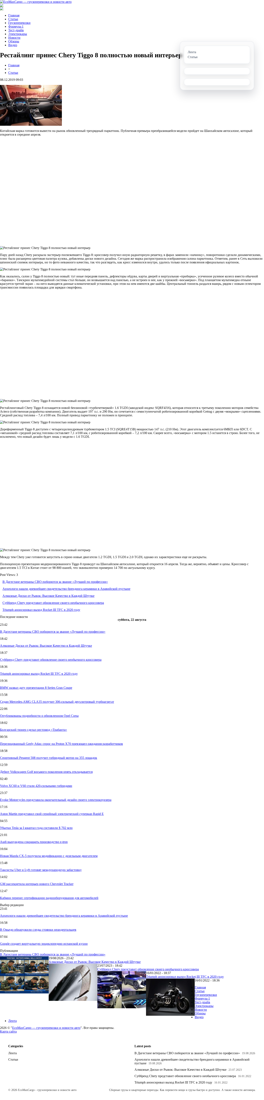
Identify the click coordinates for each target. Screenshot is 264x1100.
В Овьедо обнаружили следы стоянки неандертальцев (38, 929)
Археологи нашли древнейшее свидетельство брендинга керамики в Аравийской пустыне (66, 589)
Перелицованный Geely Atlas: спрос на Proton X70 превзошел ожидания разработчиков (61, 743)
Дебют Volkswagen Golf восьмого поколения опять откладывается (46, 772)
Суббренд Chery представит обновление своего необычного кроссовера (53, 603)
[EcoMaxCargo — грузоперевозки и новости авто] (36, 2)
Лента (12, 1021)
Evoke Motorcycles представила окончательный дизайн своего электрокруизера (55, 800)
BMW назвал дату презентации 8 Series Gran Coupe (36, 687)
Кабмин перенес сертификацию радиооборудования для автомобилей (49, 898)
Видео (12, 45)
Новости (14, 37)
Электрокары (17, 34)
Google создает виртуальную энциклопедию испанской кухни (44, 943)
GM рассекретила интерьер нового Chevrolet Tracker (36, 884)
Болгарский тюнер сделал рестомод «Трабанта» (33, 729)
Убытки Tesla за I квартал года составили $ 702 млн (36, 828)
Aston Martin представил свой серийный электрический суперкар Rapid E (52, 814)
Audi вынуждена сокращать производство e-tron (34, 842)
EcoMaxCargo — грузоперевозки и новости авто (46, 1028)
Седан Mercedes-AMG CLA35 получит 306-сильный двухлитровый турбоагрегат (57, 701)
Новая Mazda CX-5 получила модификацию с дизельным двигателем (49, 856)
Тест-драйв (16, 30)
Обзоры (13, 41)
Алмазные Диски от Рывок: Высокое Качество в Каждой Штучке (48, 596)
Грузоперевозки (19, 23)
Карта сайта (8, 1031)
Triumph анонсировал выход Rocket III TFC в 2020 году (41, 610)
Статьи (13, 19)
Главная (13, 15)
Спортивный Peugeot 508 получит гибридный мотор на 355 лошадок (48, 758)
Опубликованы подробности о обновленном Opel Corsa (39, 715)
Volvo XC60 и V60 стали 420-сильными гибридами (36, 786)
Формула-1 (16, 26)
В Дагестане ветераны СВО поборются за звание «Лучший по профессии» (55, 581)
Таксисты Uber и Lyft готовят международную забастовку (41, 870)
